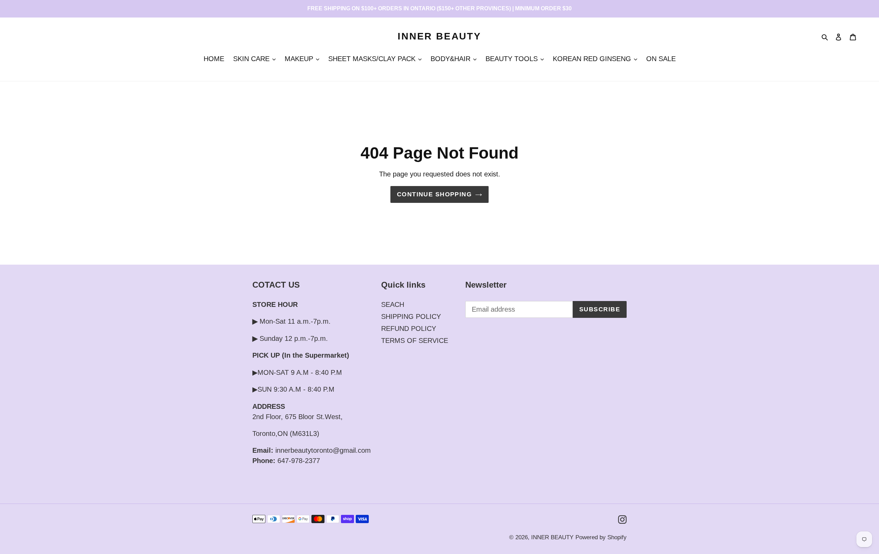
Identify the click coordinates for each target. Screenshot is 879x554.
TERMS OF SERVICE (414, 340)
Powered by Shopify (601, 537)
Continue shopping (434, 194)
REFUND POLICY (408, 328)
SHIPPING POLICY (411, 316)
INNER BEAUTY (439, 36)
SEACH (392, 304)
